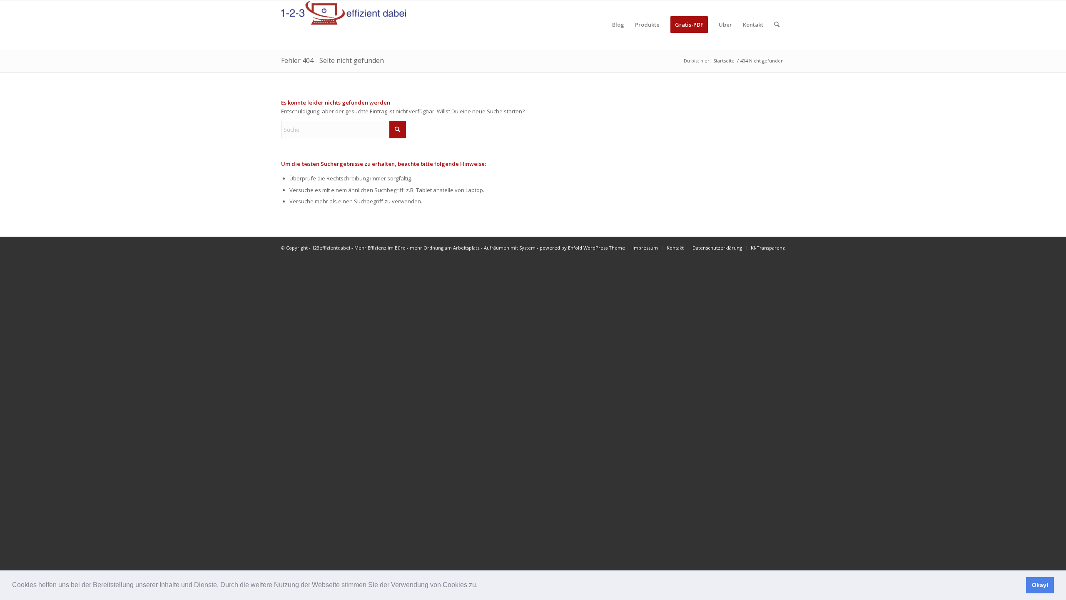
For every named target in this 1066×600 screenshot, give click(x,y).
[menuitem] (618, 24)
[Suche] (777, 24)
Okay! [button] (1040, 585)
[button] (480, 586)
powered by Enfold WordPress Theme (582, 248)
